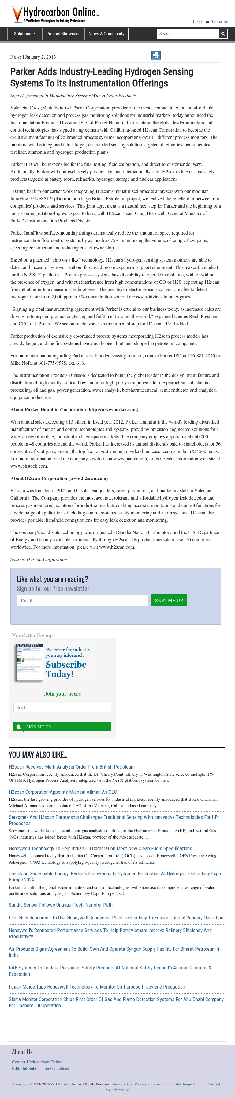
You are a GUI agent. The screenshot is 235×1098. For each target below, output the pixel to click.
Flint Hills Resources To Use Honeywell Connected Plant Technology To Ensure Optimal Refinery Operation (116, 918)
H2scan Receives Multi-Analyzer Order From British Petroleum (72, 767)
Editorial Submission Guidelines (40, 1068)
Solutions (23, 33)
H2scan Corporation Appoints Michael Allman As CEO (63, 792)
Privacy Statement (149, 1084)
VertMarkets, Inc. (64, 1084)
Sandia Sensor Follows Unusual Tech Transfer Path (61, 905)
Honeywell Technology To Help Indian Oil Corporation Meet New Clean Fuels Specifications (100, 848)
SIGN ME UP (169, 600)
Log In (199, 21)
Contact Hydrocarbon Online (37, 1062)
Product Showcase (63, 33)
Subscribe (219, 21)
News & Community (106, 33)
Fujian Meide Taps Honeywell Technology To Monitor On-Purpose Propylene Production (97, 987)
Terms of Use (122, 1084)
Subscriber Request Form (185, 1084)
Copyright (21, 1084)
